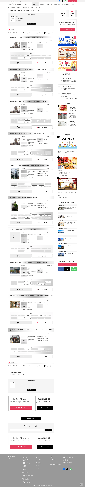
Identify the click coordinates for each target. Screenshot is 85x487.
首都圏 (24, 466)
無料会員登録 (67, 264)
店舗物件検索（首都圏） (15, 7)
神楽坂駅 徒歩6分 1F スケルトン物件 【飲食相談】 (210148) (23, 197)
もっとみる (74, 128)
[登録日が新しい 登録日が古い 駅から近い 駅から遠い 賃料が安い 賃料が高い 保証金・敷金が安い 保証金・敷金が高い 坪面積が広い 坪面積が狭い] (17, 33)
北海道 (24, 469)
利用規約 (65, 456)
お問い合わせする (21, 407)
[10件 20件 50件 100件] (29, 33)
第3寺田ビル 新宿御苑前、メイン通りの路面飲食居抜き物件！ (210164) (26, 229)
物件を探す (24, 465)
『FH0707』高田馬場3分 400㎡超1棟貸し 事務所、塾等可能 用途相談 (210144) (29, 165)
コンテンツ (24, 456)
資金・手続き (38, 459)
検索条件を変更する (31, 23)
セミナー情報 (25, 460)
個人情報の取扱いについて (68, 462)
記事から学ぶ (24, 473)
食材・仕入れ (38, 463)
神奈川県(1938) (12, 374)
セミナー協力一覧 (26, 463)
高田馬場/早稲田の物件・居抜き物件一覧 (29, 7)
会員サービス (52, 456)
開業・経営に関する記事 (28, 475)
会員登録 (51, 457)
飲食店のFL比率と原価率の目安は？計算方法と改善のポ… (73, 124)
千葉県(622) (19, 374)
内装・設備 (38, 462)
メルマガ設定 (52, 459)
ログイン (51, 460)
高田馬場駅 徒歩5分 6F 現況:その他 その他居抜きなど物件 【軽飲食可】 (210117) (28, 133)
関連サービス (52, 462)
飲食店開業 (38, 468)
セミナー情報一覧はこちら (71, 98)
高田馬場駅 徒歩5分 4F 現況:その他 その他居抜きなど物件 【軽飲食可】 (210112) (28, 69)
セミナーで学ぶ (25, 459)
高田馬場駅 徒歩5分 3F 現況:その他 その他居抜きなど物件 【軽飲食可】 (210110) (28, 37)
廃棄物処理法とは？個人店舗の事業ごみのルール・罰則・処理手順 (67, 173)
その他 (23, 481)
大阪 (24, 468)
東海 (24, 470)
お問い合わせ (65, 463)
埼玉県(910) (25, 374)
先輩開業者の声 (25, 472)
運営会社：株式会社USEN (68, 457)
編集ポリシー (25, 476)
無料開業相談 (24, 457)
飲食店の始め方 (25, 478)
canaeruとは (65, 459)
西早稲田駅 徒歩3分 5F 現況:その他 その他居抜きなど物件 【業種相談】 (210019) (28, 262)
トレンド (37, 466)
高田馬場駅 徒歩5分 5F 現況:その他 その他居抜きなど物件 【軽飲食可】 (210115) (28, 101)
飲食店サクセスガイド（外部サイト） (56, 464)
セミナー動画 (25, 462)
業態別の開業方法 (25, 479)
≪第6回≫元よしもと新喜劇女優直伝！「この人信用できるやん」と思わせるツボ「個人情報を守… (67, 194)
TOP (9, 7)
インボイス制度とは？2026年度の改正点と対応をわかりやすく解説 (67, 152)
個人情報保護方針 (66, 460)
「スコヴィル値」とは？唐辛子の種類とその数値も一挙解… (73, 109)
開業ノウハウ (61, 175)
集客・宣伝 (38, 465)
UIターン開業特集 (26, 482)
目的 (36, 456)
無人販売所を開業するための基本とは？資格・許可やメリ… (73, 116)
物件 (37, 460)
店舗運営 (66, 175)
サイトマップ (65, 465)
